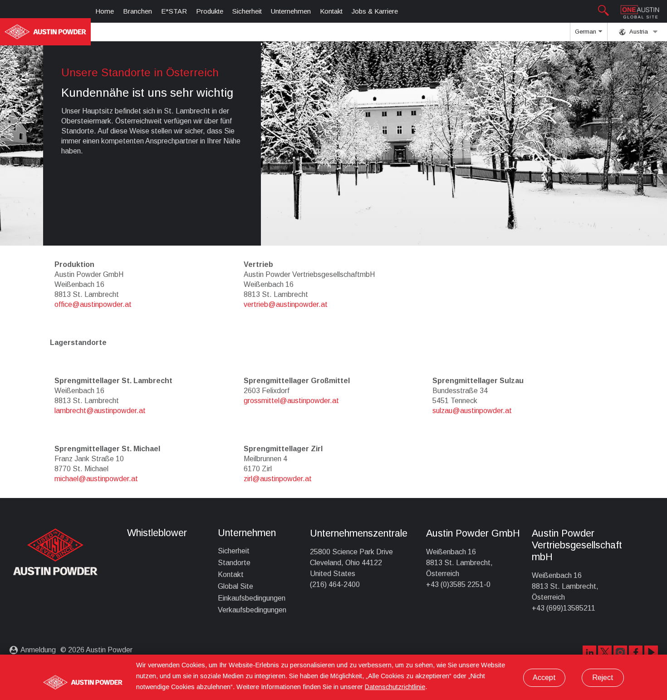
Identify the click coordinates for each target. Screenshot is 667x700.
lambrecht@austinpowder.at (100, 410)
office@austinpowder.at (93, 304)
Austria (638, 31)
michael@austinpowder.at (96, 479)
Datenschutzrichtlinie (395, 686)
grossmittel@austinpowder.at (291, 400)
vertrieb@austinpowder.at (286, 304)
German (586, 31)
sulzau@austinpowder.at (472, 410)
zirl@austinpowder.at (278, 479)
